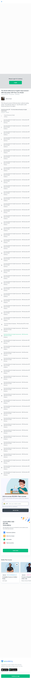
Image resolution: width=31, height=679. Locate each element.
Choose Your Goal (7, 1)
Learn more (15, 550)
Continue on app (15, 676)
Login (15, 82)
